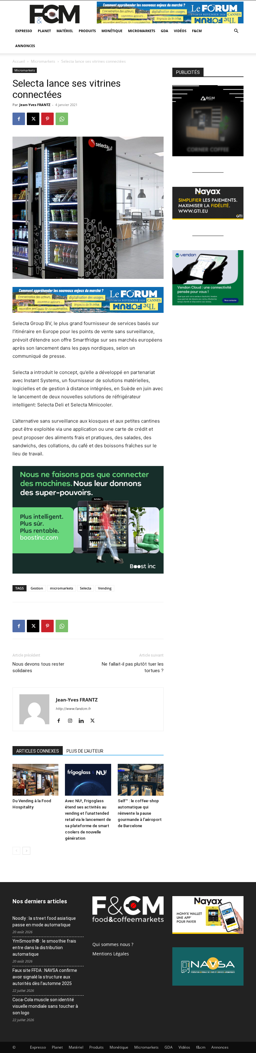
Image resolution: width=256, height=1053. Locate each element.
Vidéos (180, 30)
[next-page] (26, 851)
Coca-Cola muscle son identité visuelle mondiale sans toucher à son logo (45, 1006)
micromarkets (61, 588)
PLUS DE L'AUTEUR (84, 751)
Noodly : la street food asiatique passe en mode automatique (44, 921)
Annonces (25, 45)
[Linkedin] (83, 721)
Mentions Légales (110, 954)
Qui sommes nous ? (112, 944)
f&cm (197, 30)
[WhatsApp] (62, 119)
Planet (44, 30)
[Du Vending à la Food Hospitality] (35, 779)
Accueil (18, 61)
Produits (87, 30)
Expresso (23, 30)
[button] (236, 31)
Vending (104, 588)
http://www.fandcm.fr (73, 708)
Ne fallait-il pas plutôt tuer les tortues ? (133, 667)
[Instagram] (72, 721)
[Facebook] (18, 119)
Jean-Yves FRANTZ (34, 104)
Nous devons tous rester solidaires (38, 667)
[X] (33, 119)
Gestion (37, 588)
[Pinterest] (47, 119)
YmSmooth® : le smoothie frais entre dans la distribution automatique (44, 948)
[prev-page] (16, 851)
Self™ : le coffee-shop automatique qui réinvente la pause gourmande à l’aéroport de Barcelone (140, 813)
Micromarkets (141, 30)
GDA (164, 30)
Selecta (85, 588)
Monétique (111, 30)
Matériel (65, 30)
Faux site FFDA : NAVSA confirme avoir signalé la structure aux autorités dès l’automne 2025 (44, 977)
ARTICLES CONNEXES (37, 751)
